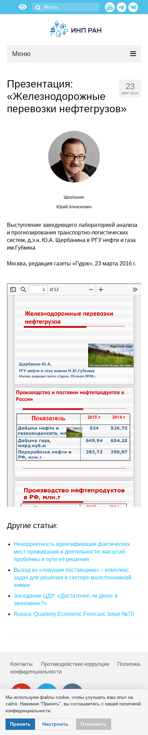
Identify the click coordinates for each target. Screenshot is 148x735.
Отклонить (94, 724)
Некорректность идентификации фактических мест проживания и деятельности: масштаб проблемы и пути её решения (72, 551)
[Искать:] (65, 7)
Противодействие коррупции (75, 664)
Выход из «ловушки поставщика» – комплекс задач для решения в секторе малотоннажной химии (72, 577)
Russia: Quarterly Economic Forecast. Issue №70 (74, 614)
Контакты (21, 664)
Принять (20, 724)
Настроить (55, 724)
